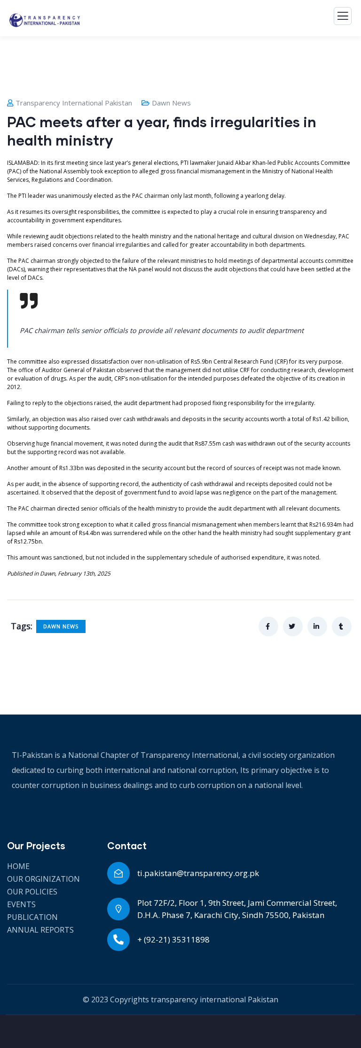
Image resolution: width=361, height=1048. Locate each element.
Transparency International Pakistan (74, 102)
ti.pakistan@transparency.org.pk (198, 873)
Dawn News (171, 102)
